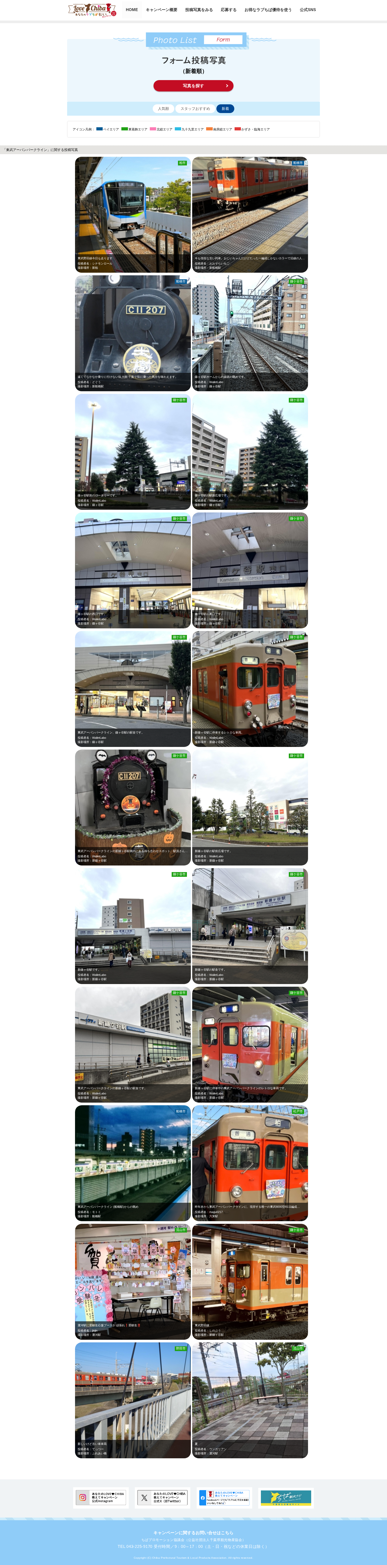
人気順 (163, 109)
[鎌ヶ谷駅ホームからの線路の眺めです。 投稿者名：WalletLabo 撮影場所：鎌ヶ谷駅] (269, 390)
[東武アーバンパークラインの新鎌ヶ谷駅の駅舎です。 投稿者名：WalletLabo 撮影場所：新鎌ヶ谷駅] (152, 1101)
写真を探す (193, 86)
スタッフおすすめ (195, 109)
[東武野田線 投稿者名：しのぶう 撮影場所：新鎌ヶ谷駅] (269, 1339)
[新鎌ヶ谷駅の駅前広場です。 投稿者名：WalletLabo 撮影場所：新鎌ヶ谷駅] (269, 864)
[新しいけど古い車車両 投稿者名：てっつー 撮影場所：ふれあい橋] (152, 1457)
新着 (225, 109)
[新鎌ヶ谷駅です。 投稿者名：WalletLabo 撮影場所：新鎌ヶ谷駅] (152, 983)
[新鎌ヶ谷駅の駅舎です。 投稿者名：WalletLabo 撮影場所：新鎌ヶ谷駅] (269, 983)
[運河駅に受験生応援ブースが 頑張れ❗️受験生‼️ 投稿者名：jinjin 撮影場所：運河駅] (152, 1339)
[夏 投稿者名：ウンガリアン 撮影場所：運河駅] (269, 1457)
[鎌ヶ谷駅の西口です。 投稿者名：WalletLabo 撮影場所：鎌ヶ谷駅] (152, 627)
